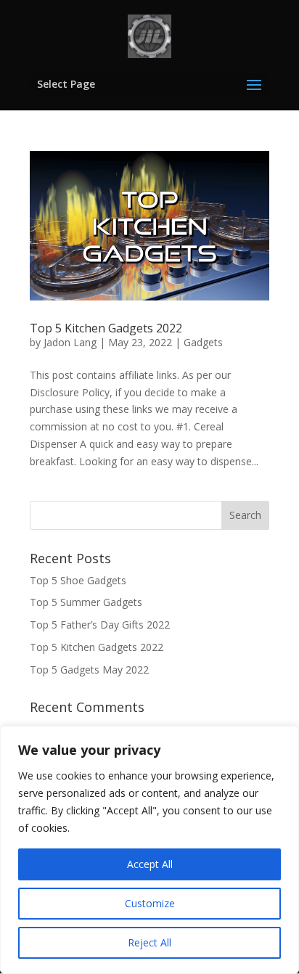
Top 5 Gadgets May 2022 (89, 669)
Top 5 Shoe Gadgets (78, 580)
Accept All (150, 864)
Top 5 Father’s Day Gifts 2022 (100, 624)
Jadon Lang (70, 342)
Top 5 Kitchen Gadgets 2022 (106, 328)
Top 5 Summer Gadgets (86, 602)
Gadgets (203, 342)
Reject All (149, 942)
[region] (149, 850)
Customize (150, 903)
